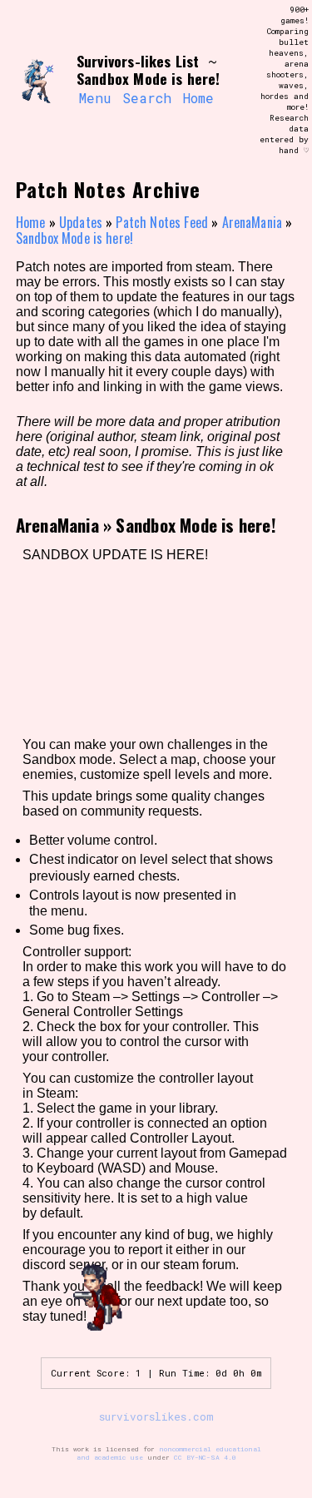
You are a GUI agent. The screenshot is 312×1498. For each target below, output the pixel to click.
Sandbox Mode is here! (74, 238)
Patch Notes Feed (162, 222)
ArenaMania (252, 222)
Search (146, 97)
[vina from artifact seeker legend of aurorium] (40, 80)
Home (198, 97)
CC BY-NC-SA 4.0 (205, 1457)
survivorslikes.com (156, 1416)
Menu (95, 97)
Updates (80, 222)
